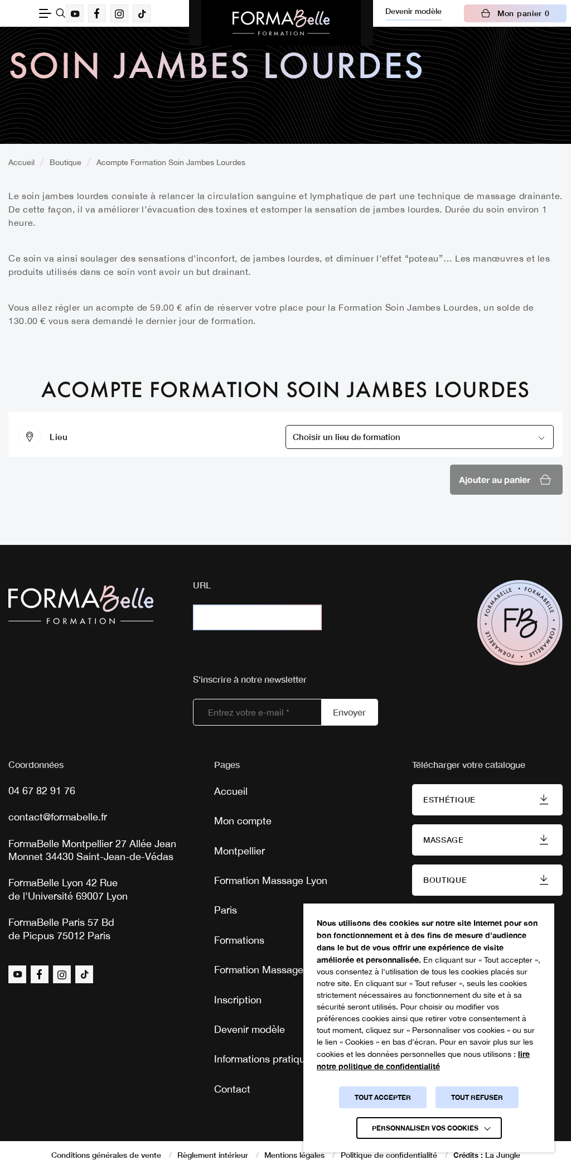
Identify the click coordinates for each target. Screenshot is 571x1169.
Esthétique (449, 799)
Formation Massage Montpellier (285, 969)
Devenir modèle (413, 11)
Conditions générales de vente (106, 1155)
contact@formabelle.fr (57, 817)
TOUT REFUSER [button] (477, 1097)
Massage (443, 839)
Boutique (65, 162)
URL (202, 584)
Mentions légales (294, 1155)
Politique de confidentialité (389, 1155)
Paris (225, 910)
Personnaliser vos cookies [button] (425, 1128)
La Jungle (502, 1155)
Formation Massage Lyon (270, 880)
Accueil (21, 162)
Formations (239, 940)
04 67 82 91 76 (41, 790)
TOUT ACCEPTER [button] (383, 1097)
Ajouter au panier (494, 479)
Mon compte (243, 821)
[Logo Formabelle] (281, 23)
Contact (232, 1089)
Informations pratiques (265, 1059)
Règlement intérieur (212, 1155)
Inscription (238, 1000)
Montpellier (239, 851)
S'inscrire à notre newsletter (250, 679)
